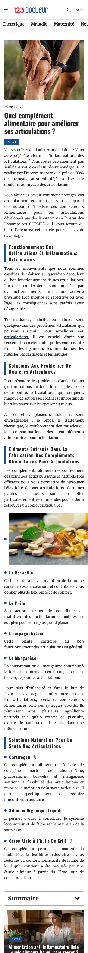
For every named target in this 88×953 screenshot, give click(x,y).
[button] (77, 898)
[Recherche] (69, 9)
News (12, 142)
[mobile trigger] (8, 9)
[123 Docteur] (31, 9)
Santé (16, 939)
